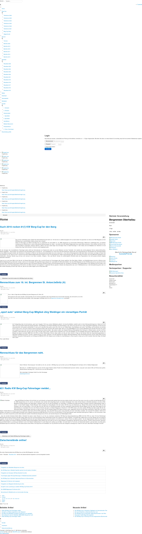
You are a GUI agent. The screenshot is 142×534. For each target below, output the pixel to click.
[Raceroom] (112, 256)
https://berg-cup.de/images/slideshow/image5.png (13, 208)
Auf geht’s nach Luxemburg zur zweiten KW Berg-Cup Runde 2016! (17, 486)
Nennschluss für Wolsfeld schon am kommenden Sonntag (14, 492)
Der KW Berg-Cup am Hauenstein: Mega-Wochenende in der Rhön (90, 513)
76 (9, 498)
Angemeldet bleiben (50, 146)
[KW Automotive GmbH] (115, 237)
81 (18, 498)
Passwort (48, 144)
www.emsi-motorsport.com (57, 298)
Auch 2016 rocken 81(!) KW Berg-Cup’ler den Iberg (28, 226)
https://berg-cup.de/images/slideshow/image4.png (13, 203)
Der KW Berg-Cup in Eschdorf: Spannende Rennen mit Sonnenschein (17, 478)
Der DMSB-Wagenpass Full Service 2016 (10, 489)
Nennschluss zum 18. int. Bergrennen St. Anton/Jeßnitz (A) (32, 282)
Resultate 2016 (12, 454)
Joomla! (2, 532)
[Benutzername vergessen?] (62, 141)
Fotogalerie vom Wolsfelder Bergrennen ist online (12, 467)
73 (4, 498)
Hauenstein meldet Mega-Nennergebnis (84, 515)
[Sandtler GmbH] (113, 239)
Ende (3, 501)
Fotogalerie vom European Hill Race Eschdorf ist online (14, 473)
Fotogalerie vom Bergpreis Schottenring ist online (12, 484)
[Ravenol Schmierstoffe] (115, 245)
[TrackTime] (112, 259)
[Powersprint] (112, 247)
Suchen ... (2, 1)
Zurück (3, 497)
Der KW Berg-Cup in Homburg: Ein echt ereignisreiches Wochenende (91, 516)
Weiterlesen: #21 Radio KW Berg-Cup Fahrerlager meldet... (16, 436)
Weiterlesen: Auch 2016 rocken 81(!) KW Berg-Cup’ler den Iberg (17, 278)
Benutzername (49, 141)
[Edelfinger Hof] (113, 261)
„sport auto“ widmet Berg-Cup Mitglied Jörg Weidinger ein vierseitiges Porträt (43, 312)
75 (8, 498)
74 (6, 498)
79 (15, 498)
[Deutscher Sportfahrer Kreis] (116, 272)
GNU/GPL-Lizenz (16, 532)
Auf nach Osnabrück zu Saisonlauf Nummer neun (86, 512)
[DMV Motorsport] (113, 271)
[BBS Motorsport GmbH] (115, 242)
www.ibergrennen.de (25, 373)
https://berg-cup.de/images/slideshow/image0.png (13, 190)
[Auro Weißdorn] (113, 249)
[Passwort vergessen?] (59, 144)
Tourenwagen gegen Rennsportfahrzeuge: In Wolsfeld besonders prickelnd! (18, 475)
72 (2, 498)
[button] (104, 237)
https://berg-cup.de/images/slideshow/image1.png (13, 194)
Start (3, 495)
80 (17, 498)
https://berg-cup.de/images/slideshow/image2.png (13, 212)
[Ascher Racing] (113, 258)
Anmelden (48, 149)
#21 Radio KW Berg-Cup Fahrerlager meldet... (25, 388)
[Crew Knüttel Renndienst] (115, 244)
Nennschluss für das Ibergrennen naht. (21, 352)
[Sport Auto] (112, 240)
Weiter (3, 500)
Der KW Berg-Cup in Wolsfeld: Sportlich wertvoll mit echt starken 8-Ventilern (18, 470)
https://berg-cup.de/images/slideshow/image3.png (13, 199)
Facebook (139, 4)
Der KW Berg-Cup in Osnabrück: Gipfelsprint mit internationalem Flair (91, 510)
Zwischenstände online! (13, 440)
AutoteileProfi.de (125, 253)
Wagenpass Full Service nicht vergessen (10, 481)
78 (13, 498)
